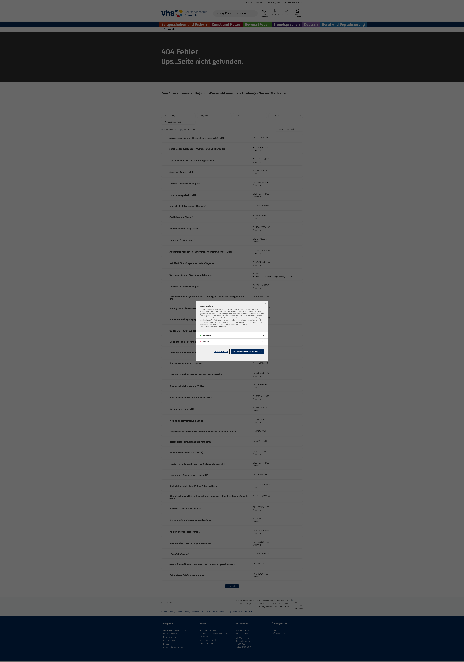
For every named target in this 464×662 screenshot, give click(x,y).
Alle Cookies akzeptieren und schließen (247, 352)
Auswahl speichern (221, 352)
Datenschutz (222, 327)
